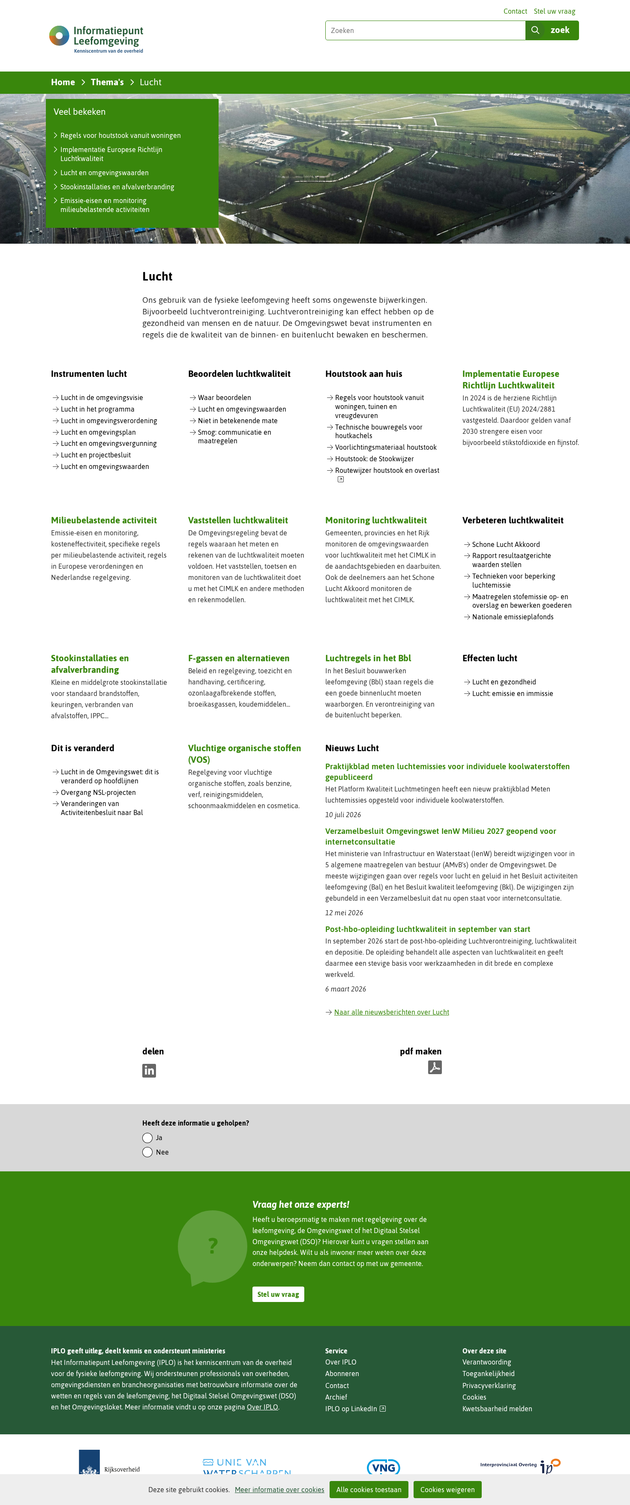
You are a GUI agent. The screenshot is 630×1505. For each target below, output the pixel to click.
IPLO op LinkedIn (355, 1409)
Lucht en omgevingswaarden (104, 172)
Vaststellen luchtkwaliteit (238, 520)
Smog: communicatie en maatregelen (234, 436)
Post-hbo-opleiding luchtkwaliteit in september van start (428, 929)
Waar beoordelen (224, 397)
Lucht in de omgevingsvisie (102, 397)
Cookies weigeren (447, 1489)
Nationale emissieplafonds (513, 617)
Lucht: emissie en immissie (512, 693)
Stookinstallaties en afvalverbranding (117, 187)
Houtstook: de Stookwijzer (374, 459)
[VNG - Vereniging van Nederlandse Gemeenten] (383, 1468)
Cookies (474, 1397)
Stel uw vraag (555, 11)
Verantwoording (486, 1362)
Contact (515, 11)
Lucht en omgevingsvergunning (109, 443)
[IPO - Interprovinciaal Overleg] (520, 1468)
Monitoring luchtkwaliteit (376, 520)
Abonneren (342, 1373)
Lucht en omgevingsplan (98, 432)
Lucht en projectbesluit (96, 455)
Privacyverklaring (489, 1385)
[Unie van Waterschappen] (246, 1468)
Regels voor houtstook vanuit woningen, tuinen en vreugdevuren (379, 406)
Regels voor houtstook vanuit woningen (120, 135)
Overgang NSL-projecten (98, 792)
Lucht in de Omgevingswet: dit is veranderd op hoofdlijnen (110, 776)
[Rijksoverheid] (109, 1468)
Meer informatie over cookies (279, 1489)
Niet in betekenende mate (238, 420)
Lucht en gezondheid (504, 682)
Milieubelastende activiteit (104, 520)
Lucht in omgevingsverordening (109, 420)
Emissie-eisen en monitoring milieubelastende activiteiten (105, 205)
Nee (162, 1152)
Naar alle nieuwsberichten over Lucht (391, 1012)
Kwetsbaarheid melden (497, 1408)
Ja (159, 1137)
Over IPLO (262, 1407)
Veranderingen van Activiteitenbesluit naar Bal (102, 808)
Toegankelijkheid (488, 1373)
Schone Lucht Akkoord (506, 544)
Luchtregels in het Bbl (368, 658)
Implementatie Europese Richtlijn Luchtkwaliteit (510, 379)
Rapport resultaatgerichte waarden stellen (511, 560)
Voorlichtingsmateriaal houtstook (386, 447)
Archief (336, 1397)
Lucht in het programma (98, 409)
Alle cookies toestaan (369, 1489)
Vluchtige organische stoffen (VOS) (244, 753)
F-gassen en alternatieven (239, 658)
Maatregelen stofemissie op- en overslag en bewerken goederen (522, 601)
